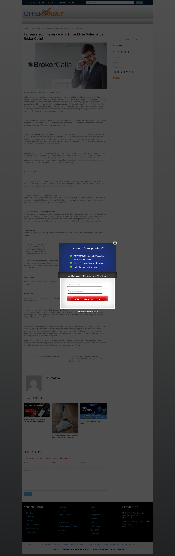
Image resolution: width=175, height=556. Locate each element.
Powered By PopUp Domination (87, 311)
